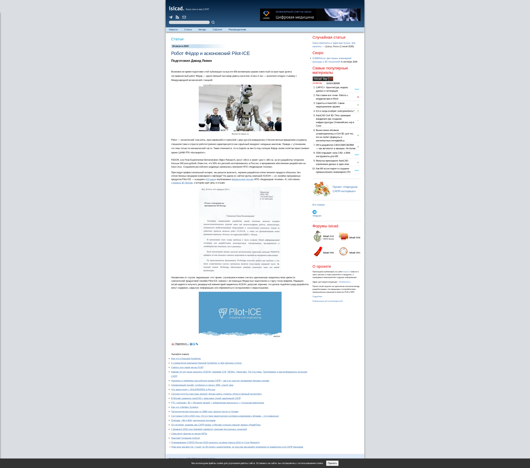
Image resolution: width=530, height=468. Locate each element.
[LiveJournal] (197, 343)
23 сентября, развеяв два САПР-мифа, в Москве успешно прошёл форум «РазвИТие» (216, 425)
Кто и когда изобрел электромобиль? (335, 111)
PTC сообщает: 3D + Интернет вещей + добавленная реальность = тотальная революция (217, 402)
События (217, 29)
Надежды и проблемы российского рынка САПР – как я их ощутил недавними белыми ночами (220, 380)
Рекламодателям (237, 29)
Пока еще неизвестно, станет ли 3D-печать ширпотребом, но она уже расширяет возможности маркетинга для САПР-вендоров (237, 447)
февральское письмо (243, 179)
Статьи (188, 29)
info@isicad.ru (345, 282)
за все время (333, 83)
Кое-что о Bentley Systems (184, 407)
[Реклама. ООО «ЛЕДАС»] (310, 15)
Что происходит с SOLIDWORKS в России (193, 389)
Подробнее (317, 296)
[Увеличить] (240, 230)
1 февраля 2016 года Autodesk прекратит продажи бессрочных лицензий (209, 429)
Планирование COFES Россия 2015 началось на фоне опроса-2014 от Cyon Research (215, 442)
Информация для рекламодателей (327, 301)
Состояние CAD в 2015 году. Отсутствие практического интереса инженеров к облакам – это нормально (225, 416)
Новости (173, 29)
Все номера (318, 204)
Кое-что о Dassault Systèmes (186, 358)
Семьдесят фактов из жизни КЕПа (189, 433)
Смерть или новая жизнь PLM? (187, 367)
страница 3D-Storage (182, 182)
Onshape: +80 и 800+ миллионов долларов (193, 420)
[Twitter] (194, 343)
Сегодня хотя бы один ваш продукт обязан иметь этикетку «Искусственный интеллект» (216, 394)
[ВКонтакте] (191, 343)
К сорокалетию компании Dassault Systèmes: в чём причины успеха (206, 363)
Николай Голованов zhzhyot (185, 438)
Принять (332, 463)
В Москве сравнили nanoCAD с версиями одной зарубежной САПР (206, 398)
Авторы (202, 29)
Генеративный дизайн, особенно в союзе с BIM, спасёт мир (202, 385)
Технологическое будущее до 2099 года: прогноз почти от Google (204, 411)
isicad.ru (346, 272)
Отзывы (211, 179)
